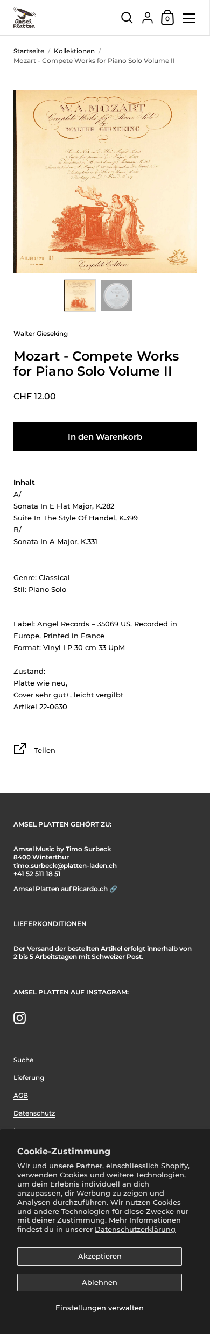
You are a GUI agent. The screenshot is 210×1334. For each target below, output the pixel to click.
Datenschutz (34, 1113)
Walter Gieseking (40, 333)
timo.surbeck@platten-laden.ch (65, 866)
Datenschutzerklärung (135, 1229)
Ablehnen (99, 1282)
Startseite (28, 51)
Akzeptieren (100, 1256)
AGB (20, 1095)
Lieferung (28, 1078)
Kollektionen (74, 51)
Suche (23, 1060)
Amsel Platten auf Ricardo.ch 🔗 (65, 889)
